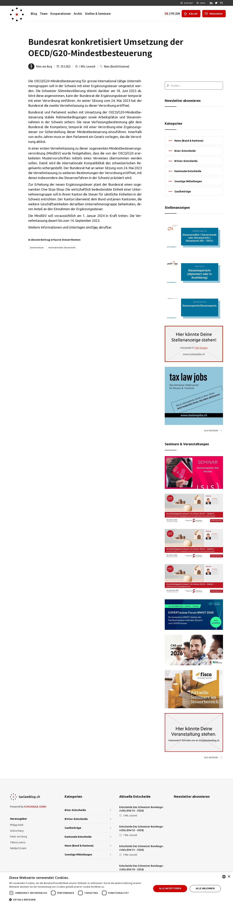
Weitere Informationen (117, 886)
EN (178, 13)
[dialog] (116, 888)
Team (44, 13)
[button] (78, 899)
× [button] (229, 876)
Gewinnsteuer (37, 247)
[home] (16, 13)
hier (95, 227)
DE (166, 13)
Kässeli (193, 13)
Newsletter (216, 13)
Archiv (78, 13)
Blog (34, 13)
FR (172, 13)
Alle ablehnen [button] (205, 888)
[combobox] (224, 876)
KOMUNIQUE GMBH (35, 806)
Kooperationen (60, 13)
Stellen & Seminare (98, 13)
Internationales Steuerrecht (62, 247)
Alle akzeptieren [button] (170, 888)
